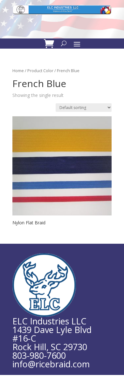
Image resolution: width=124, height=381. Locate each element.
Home (18, 70)
